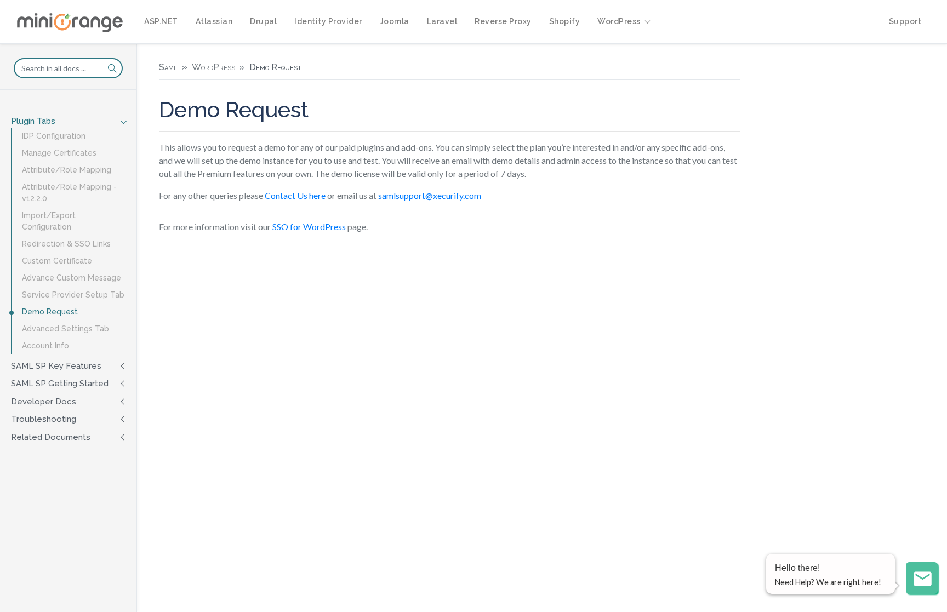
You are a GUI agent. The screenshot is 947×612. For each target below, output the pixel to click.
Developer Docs (43, 402)
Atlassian (214, 21)
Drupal (263, 21)
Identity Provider (328, 21)
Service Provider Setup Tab (73, 294)
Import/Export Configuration (49, 221)
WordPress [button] (619, 21)
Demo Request (50, 311)
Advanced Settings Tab (65, 328)
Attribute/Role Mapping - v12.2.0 (69, 192)
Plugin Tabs (33, 121)
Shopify (564, 21)
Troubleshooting (43, 419)
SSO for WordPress (309, 226)
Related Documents (50, 437)
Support (905, 21)
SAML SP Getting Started (60, 383)
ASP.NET (161, 21)
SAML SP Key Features (56, 366)
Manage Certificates (59, 152)
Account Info (45, 345)
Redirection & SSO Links (66, 243)
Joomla (394, 21)
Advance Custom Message (71, 277)
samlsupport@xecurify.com (429, 195)
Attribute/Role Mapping (66, 169)
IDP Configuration (53, 135)
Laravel (442, 21)
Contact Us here (295, 195)
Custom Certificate (57, 260)
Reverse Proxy (503, 21)
